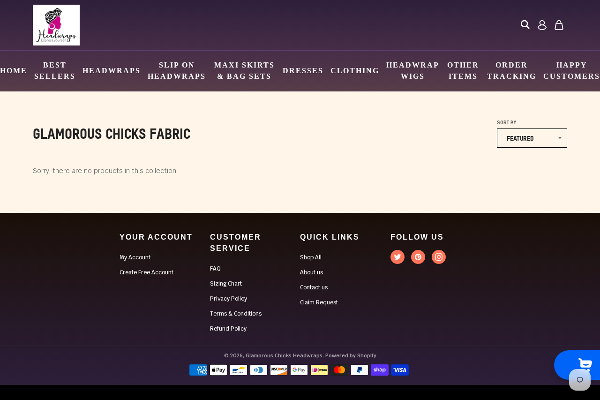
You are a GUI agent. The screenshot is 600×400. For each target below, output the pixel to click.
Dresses (303, 71)
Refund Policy (228, 328)
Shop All (311, 257)
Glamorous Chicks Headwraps (284, 355)
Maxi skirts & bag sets (244, 70)
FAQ (215, 268)
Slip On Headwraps (177, 70)
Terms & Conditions (236, 313)
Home (13, 71)
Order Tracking (511, 70)
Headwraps (111, 71)
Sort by (506, 123)
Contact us (314, 287)
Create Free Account (146, 272)
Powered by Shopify (350, 355)
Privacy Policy (228, 298)
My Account (135, 257)
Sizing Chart (226, 283)
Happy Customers (571, 70)
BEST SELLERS (54, 70)
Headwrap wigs (412, 70)
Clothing (354, 71)
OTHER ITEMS (463, 70)
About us (311, 272)
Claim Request (319, 302)
